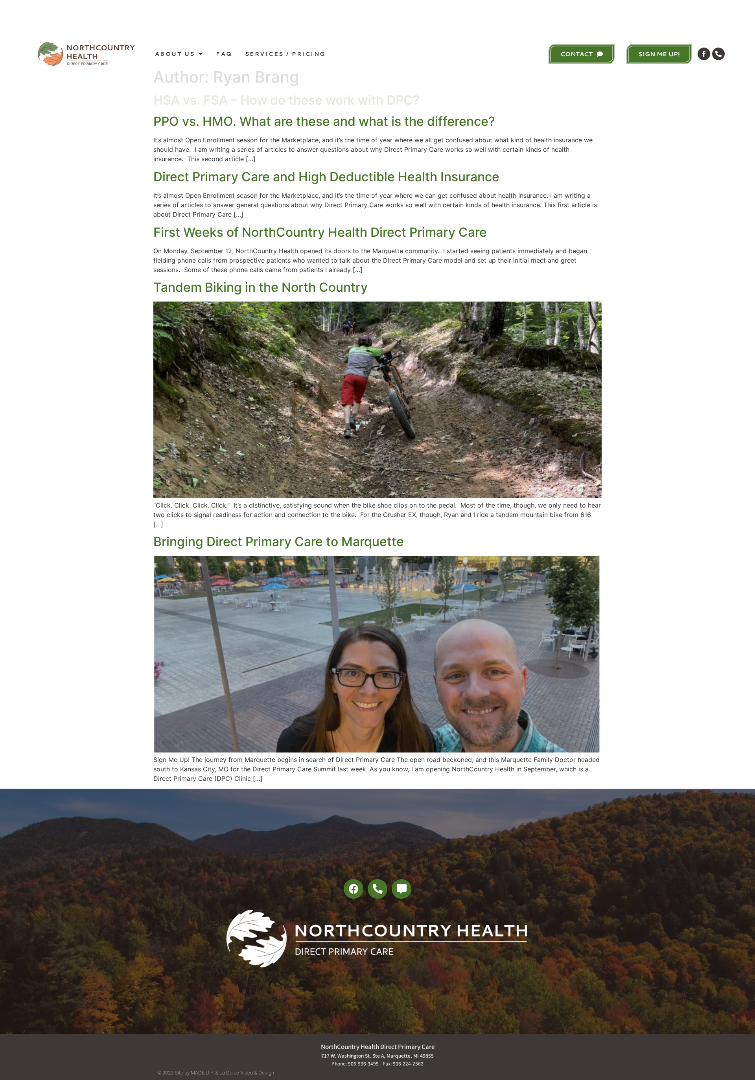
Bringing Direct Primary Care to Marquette (278, 541)
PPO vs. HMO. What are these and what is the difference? (324, 121)
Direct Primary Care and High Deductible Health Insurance (326, 176)
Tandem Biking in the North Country (260, 287)
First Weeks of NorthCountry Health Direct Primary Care (320, 232)
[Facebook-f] (704, 54)
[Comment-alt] (401, 889)
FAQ (224, 54)
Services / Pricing (285, 54)
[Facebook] (353, 889)
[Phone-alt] (718, 54)
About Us (175, 54)
